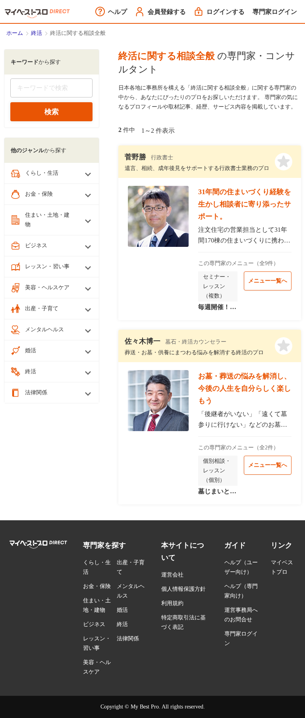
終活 (36, 33)
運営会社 (172, 575)
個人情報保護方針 (183, 589)
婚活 (122, 610)
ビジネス (94, 624)
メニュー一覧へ (267, 281)
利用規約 (172, 603)
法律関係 (128, 639)
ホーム (14, 33)
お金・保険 (97, 586)
